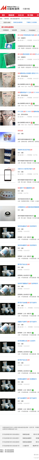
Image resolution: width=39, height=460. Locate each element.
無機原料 (23, 38)
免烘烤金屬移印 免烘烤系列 (27, 245)
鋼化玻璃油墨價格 (9, 450)
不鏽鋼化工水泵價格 (32, 22)
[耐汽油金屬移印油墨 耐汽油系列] (7, 404)
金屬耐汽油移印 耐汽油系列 (27, 322)
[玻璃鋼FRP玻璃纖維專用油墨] (7, 194)
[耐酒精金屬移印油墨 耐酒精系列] (7, 385)
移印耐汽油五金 (24, 264)
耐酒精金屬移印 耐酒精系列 (27, 379)
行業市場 (26, 9)
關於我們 (36, 455)
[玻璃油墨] (7, 137)
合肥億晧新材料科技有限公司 (25, 46)
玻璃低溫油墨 (26, 434)
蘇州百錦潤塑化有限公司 (24, 84)
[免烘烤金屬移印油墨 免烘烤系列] (7, 251)
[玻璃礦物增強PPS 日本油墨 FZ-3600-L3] (7, 99)
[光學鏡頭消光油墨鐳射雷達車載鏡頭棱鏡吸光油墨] (7, 213)
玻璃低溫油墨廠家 (27, 442)
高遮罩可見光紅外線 (25, 150)
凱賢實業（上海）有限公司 (24, 237)
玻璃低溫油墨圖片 (27, 438)
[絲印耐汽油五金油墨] (7, 366)
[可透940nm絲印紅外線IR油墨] (7, 175)
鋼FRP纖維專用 (26, 188)
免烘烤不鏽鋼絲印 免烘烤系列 (28, 283)
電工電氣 (30, 15)
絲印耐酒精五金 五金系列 (26, 341)
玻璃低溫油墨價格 (17, 22)
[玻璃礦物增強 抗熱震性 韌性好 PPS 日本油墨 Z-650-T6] (7, 79)
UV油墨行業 (26, 446)
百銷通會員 (6, 30)
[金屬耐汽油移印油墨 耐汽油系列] (7, 328)
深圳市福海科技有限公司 (24, 199)
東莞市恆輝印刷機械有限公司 (25, 139)
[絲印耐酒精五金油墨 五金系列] (7, 347)
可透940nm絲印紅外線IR (26, 169)
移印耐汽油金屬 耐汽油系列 (27, 302)
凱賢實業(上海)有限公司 (24, 275)
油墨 (22, 133)
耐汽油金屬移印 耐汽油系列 (27, 398)
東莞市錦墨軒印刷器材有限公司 (26, 161)
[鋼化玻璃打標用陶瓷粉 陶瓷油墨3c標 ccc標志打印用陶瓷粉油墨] (7, 41)
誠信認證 (14, 30)
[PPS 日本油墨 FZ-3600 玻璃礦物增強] (7, 118)
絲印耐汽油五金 (24, 360)
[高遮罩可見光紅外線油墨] (7, 156)
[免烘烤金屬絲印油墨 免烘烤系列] (7, 232)
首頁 (3, 15)
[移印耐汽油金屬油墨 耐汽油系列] (7, 309)
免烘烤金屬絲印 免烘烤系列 (27, 226)
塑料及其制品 (24, 76)
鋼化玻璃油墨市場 (15, 19)
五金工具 (21, 15)
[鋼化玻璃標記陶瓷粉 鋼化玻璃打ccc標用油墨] (7, 60)
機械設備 (11, 15)
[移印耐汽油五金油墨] (7, 270)
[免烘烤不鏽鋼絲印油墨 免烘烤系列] (7, 290)
